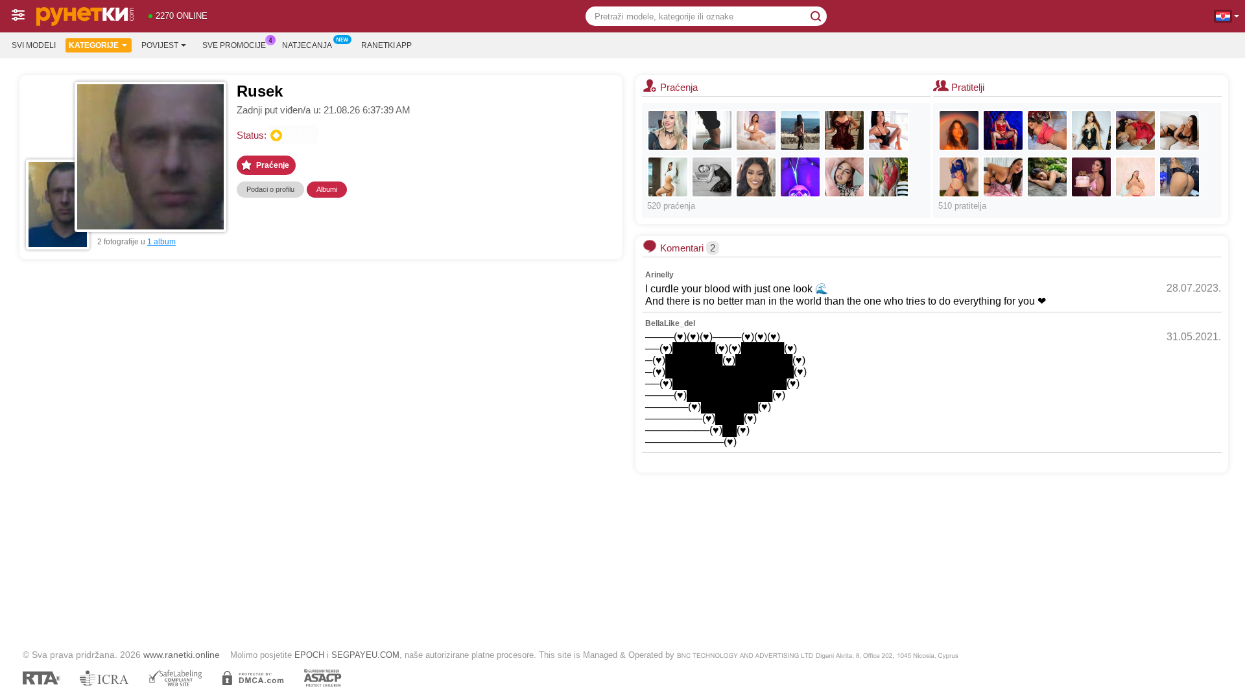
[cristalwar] (1179, 177)
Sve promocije (234, 45)
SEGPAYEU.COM (365, 655)
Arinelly (659, 274)
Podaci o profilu (270, 189)
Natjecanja (307, 45)
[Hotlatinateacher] (1135, 177)
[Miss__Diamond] (888, 130)
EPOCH (309, 655)
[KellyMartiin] (1047, 130)
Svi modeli (34, 45)
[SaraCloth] (1003, 177)
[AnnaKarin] (756, 177)
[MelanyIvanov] (844, 177)
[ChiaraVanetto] (1047, 177)
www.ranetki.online (181, 654)
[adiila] (959, 177)
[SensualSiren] (1091, 177)
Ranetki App (386, 45)
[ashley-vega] (1179, 130)
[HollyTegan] (756, 130)
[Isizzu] (888, 177)
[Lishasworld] (800, 177)
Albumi (326, 189)
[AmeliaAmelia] (800, 130)
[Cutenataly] (1135, 130)
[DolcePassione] (712, 130)
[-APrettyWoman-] (1091, 130)
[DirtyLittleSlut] (959, 130)
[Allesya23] (668, 130)
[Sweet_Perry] (712, 177)
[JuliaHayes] (844, 130)
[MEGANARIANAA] (1003, 130)
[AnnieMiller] (668, 177)
